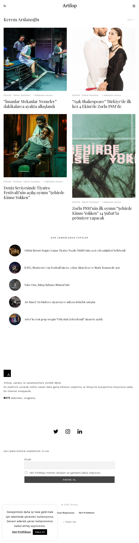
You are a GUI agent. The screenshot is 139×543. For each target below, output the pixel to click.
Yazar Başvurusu (65, 512)
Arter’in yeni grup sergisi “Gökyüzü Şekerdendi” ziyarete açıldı (63, 319)
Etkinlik (7, 95)
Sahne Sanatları (21, 95)
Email (27, 459)
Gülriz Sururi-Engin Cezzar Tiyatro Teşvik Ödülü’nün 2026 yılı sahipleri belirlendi (74, 250)
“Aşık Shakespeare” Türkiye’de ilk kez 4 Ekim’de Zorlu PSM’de (101, 104)
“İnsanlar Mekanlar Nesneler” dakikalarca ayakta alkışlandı (30, 104)
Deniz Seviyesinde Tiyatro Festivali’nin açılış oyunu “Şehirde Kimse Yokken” (34, 192)
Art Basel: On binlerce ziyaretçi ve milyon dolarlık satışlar (60, 302)
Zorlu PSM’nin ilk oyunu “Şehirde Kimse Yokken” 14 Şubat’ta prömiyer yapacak (102, 213)
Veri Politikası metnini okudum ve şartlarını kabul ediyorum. (65, 472)
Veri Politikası (86, 512)
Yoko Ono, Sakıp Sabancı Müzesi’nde (47, 284)
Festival (17, 181)
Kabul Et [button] (40, 532)
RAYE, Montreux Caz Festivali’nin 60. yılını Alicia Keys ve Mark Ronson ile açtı (72, 267)
